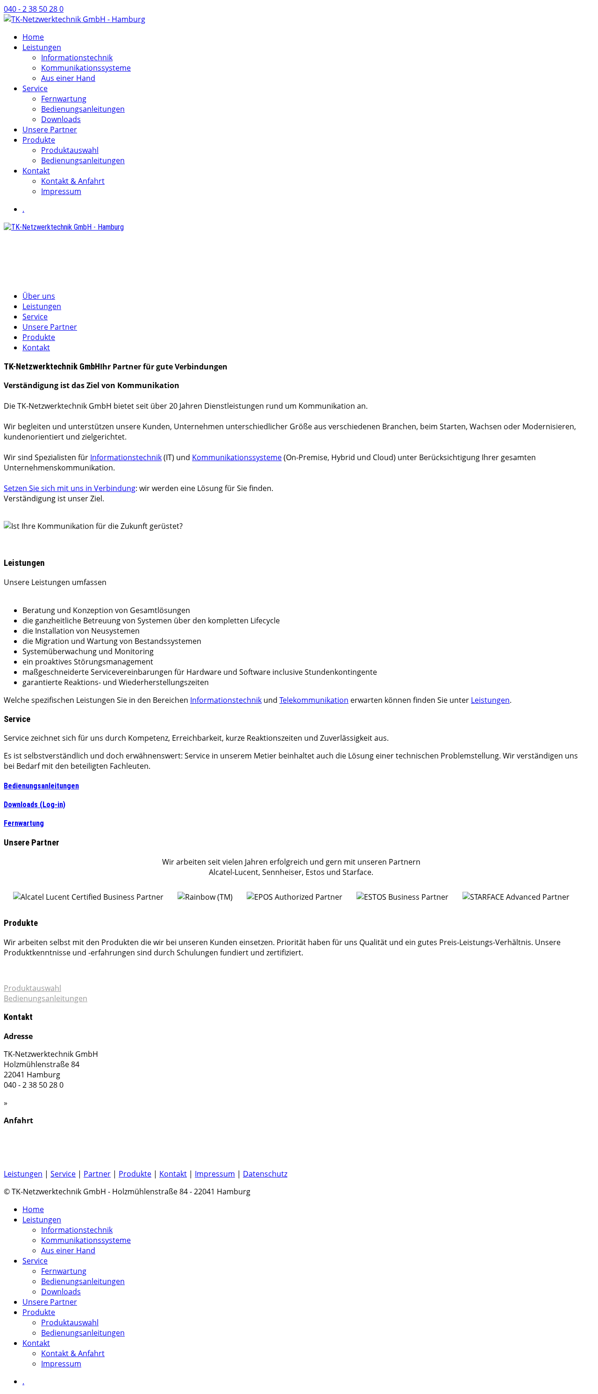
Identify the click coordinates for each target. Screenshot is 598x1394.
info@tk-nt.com (32, 261)
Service (35, 88)
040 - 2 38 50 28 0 (34, 9)
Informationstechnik (77, 57)
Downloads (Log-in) (34, 804)
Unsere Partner (49, 129)
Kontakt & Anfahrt (73, 181)
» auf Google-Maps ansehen (55, 1156)
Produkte (38, 140)
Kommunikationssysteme (86, 68)
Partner (97, 1174)
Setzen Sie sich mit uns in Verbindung (69, 488)
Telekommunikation (314, 700)
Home (33, 37)
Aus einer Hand (68, 78)
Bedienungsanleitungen (83, 109)
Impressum (61, 191)
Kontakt (36, 171)
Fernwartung (63, 99)
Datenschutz (265, 1174)
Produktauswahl (70, 150)
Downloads (61, 119)
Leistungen (41, 47)
